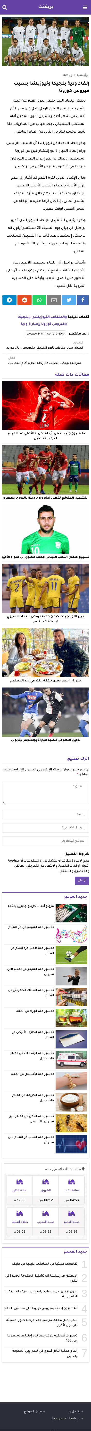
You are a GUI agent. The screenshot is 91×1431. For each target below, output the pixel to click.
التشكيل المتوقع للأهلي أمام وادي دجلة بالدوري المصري (45, 498)
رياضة (67, 75)
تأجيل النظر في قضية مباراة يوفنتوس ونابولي (45, 740)
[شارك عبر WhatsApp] (39, 300)
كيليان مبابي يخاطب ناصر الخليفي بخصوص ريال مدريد (45, 345)
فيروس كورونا (53, 324)
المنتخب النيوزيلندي (48, 317)
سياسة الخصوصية (66, 1419)
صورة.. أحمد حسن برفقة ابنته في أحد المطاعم (45, 681)
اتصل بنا (74, 1412)
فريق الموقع (33, 1412)
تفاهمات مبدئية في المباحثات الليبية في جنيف (45, 1264)
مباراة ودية (29, 324)
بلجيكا (23, 317)
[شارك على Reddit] (24, 300)
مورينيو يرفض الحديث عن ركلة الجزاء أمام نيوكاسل (44, 361)
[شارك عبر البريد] (54, 300)
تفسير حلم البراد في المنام (35, 1011)
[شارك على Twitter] (69, 300)
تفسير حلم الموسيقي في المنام (31, 927)
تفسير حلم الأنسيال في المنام (32, 1074)
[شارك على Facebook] (82, 300)
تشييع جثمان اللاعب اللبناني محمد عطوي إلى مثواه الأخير (45, 557)
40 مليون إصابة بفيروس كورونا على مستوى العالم (40, 1308)
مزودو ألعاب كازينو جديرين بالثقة (31, 906)
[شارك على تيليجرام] (10, 300)
